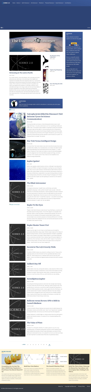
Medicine (41, 3)
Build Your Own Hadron (31, 366)
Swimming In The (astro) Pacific (21, 73)
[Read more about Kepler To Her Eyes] (17, 213)
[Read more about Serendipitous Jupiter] (17, 288)
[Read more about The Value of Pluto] (17, 329)
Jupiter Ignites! (33, 161)
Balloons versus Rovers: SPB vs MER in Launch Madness (43, 301)
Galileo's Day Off (34, 263)
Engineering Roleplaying (56, 70)
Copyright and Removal (70, 386)
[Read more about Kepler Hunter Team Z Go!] (17, 234)
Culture (18, 3)
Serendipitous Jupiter (36, 278)
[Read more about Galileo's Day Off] (17, 269)
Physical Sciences (49, 3)
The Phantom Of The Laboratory (55, 56)
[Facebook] (1, 27)
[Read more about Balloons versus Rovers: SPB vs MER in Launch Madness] (17, 309)
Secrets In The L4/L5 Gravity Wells (41, 247)
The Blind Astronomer (36, 183)
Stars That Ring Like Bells (56, 83)
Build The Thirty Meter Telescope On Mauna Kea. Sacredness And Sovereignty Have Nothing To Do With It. (79, 369)
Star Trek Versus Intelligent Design (41, 141)
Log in (88, 27)
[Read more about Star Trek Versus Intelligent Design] (17, 149)
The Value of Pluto (34, 322)
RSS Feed (12, 109)
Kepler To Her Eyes (35, 205)
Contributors (68, 3)
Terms (88, 386)
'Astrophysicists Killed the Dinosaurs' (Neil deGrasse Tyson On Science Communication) (44, 116)
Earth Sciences (25, 3)
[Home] (6, 3)
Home (14, 3)
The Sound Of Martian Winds (55, 366)
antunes (22, 101)
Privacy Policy (81, 386)
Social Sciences (59, 3)
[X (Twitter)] (2, 27)
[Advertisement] (45, 17)
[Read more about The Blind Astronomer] (17, 192)
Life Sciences (34, 3)
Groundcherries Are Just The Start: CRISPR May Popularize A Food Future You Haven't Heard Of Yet (12, 369)
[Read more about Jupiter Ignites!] (17, 170)
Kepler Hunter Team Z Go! (38, 225)
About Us (60, 386)
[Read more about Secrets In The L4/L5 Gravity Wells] (17, 253)
